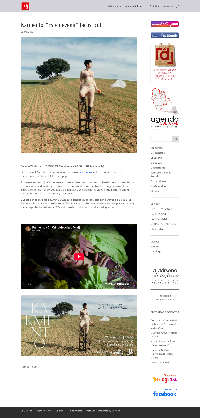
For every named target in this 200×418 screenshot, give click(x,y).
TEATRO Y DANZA (161, 209)
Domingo (156, 251)
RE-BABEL (157, 228)
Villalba (155, 191)
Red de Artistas (74, 410)
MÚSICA (155, 204)
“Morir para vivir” (160, 362)
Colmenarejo (158, 152)
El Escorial (157, 157)
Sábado (155, 246)
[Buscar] (175, 139)
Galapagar (157, 162)
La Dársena (112, 6)
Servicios (168, 6)
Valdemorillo (158, 186)
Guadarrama (158, 167)
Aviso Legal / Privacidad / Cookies (103, 410)
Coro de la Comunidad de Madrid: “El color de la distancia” (164, 324)
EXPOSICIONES (160, 218)
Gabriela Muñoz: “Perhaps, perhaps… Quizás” (162, 354)
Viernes (155, 241)
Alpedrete (157, 147)
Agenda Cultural (134, 6)
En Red (153, 6)
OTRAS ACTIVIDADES (163, 223)
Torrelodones (158, 181)
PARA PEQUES (159, 213)
